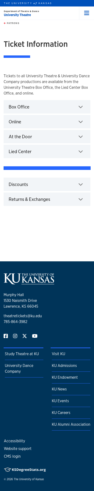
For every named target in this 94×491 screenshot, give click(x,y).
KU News (59, 389)
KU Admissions (64, 365)
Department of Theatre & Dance (21, 11)
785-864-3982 (15, 321)
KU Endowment (65, 377)
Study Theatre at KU (22, 353)
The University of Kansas (29, 479)
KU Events (60, 400)
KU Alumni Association (71, 424)
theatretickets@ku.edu (23, 315)
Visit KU (58, 353)
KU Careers (61, 412)
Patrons (12, 23)
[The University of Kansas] (29, 282)
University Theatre (17, 15)
